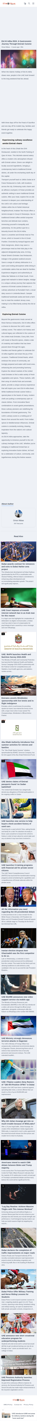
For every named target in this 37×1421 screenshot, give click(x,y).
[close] (3, 1410)
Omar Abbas (6, 47)
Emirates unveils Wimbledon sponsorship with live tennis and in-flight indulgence (18, 700)
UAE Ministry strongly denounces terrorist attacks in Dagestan (17, 1039)
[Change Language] (25, 3)
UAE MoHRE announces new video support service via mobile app (17, 998)
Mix (22, 47)
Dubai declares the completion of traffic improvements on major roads (18, 1251)
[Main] (18, 1399)
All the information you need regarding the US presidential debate (18, 910)
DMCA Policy (8, 1404)
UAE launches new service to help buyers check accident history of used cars (17, 823)
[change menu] (33, 3)
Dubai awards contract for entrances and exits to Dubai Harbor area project (18, 566)
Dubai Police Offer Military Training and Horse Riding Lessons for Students (17, 1294)
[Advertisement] (18, 24)
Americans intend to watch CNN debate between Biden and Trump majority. (17, 1165)
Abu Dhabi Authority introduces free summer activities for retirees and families (18, 745)
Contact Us (18, 1404)
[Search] (29, 3)
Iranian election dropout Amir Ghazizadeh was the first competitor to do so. (18, 953)
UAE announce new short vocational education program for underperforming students (18, 1338)
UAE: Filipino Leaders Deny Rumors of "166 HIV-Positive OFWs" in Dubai (18, 1083)
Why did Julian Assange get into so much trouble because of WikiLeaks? (18, 1122)
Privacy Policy (28, 1404)
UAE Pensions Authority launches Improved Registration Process (17, 1378)
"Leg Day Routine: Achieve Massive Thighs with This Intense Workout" (18, 1207)
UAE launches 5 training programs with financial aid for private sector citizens (17, 868)
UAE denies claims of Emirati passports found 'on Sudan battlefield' (15, 784)
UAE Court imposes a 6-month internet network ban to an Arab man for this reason (18, 613)
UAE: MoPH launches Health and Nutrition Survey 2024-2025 (16, 655)
